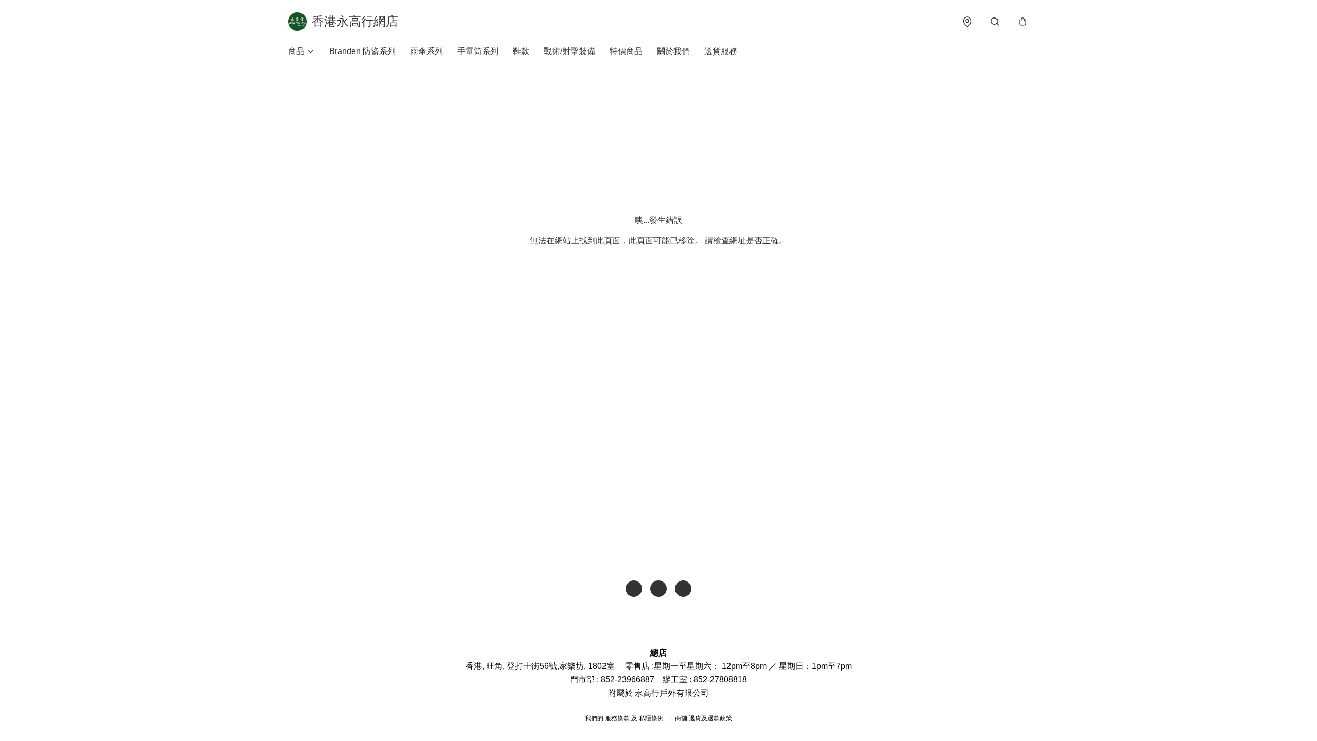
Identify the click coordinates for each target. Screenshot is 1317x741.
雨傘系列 (426, 51)
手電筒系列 (478, 51)
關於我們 (673, 51)
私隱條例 (651, 718)
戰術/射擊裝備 (569, 51)
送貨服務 (720, 51)
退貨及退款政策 (710, 718)
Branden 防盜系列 (362, 51)
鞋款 (521, 51)
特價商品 (626, 51)
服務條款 (617, 718)
